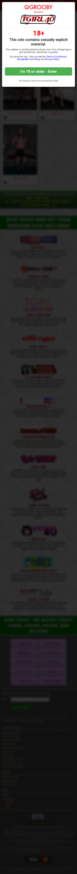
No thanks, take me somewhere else (38, 80)
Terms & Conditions (56, 56)
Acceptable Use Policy (28, 59)
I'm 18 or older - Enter (38, 71)
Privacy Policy (52, 59)
